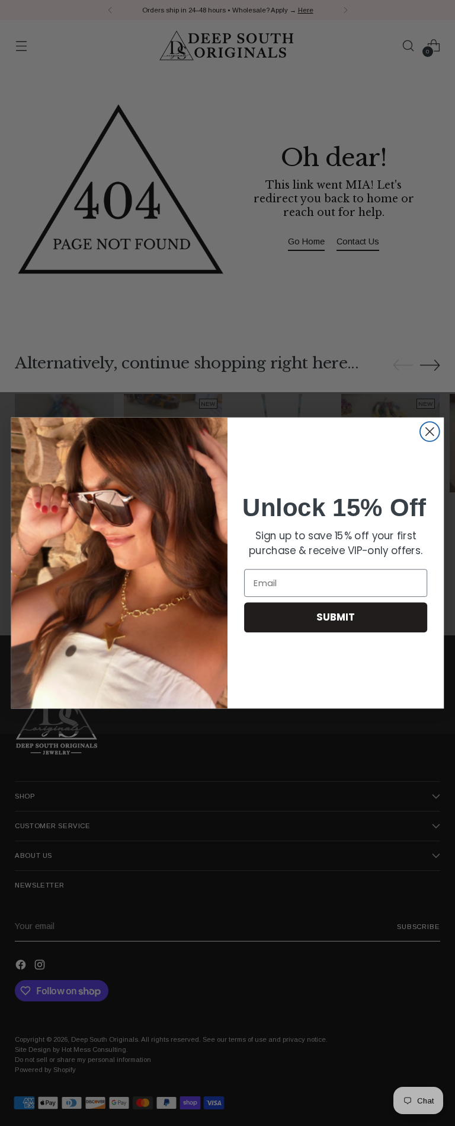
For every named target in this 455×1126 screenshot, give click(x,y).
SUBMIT (335, 617)
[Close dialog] (430, 431)
